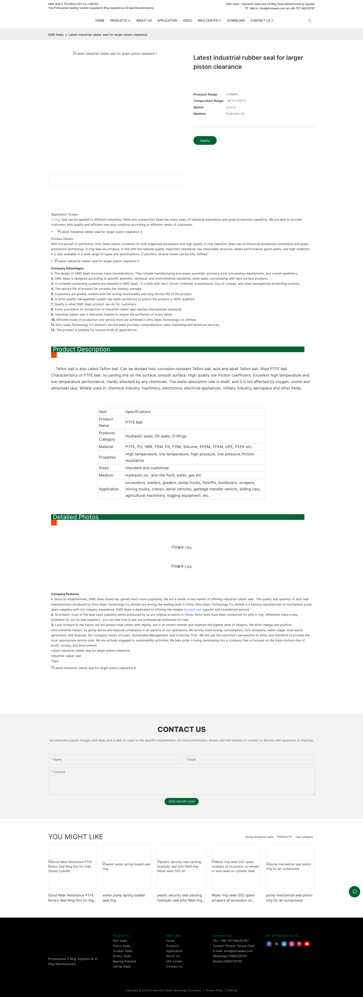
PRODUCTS (284, 836)
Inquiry (205, 140)
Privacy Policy (215, 990)
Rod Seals (120, 941)
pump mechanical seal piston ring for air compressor (289, 897)
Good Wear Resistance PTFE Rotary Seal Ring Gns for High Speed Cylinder (72, 898)
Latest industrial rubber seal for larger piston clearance (107, 34)
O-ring (55, 219)
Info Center (174, 961)
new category (304, 836)
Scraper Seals (123, 951)
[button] (272, 20)
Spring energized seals (259, 836)
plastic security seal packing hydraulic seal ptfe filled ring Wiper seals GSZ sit (179, 898)
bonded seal (193, 609)
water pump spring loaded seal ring (124, 897)
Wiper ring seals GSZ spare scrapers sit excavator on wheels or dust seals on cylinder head (233, 898)
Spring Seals (122, 966)
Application (174, 951)
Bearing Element (124, 961)
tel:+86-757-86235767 (300, 8)
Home (170, 941)
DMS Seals (56, 34)
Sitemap (231, 990)
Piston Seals (121, 946)
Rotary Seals (122, 956)
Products (172, 946)
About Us (173, 956)
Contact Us (174, 966)
